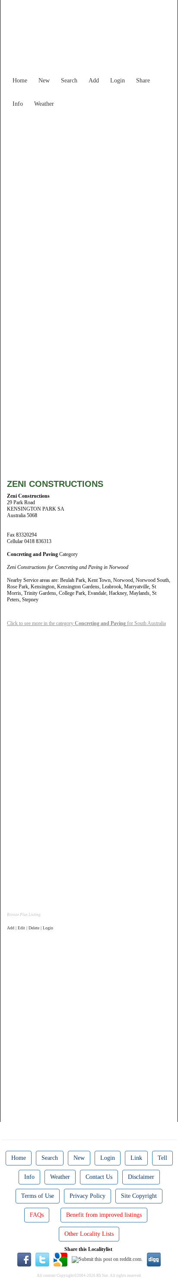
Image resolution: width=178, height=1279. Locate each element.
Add (94, 80)
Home (20, 80)
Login (117, 80)
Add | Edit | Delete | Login (30, 927)
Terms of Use (37, 1196)
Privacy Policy (87, 1196)
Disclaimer (141, 1177)
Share (143, 80)
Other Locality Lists (89, 1234)
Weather (44, 104)
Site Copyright (139, 1196)
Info (18, 104)
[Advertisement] (89, 200)
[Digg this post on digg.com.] (154, 1259)
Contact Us (99, 1177)
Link (136, 1158)
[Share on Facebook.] (24, 1259)
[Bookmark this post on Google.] (60, 1259)
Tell (162, 1158)
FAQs (37, 1215)
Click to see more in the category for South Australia (86, 623)
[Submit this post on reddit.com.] (107, 1259)
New (44, 80)
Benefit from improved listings (104, 1215)
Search (69, 80)
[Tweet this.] (42, 1259)
